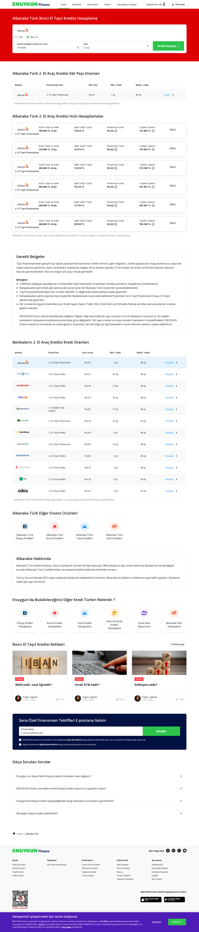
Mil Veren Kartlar (90, 868)
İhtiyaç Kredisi (19, 864)
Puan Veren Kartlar (91, 864)
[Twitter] (179, 851)
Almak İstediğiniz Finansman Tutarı (32, 44)
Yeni (21, 36)
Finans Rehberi (124, 875)
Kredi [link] (20, 834)
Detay (173, 129)
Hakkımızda (157, 864)
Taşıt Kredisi (18, 872)
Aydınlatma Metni (160, 868)
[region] (99, 922)
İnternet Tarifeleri (125, 879)
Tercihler (156, 921)
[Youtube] (185, 851)
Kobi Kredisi (18, 875)
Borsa (120, 872)
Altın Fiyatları (123, 864)
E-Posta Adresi (27, 729)
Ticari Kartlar (88, 875)
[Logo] (31, 4)
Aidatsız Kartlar (89, 872)
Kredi (15, 860)
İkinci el (34, 36)
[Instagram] (173, 851)
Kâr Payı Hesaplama (56, 864)
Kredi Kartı (87, 860)
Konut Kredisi (18, 868)
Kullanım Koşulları (160, 872)
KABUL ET (177, 921)
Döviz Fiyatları (123, 868)
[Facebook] (168, 851)
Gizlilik (155, 875)
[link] (14, 833)
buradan (67, 927)
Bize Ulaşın (157, 879)
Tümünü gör (178, 644)
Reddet (41, 924)
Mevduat (52, 860)
